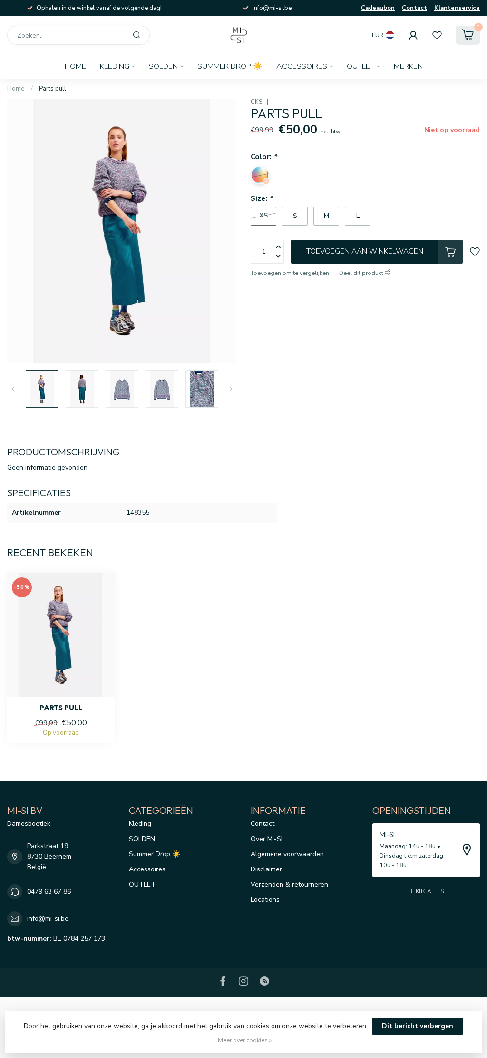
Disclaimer (266, 869)
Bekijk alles (426, 891)
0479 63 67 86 (49, 891)
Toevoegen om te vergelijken (290, 273)
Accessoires (301, 66)
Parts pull (52, 89)
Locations (265, 899)
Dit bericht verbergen (417, 1025)
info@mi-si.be (47, 918)
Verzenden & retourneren (289, 884)
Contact (414, 8)
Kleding (114, 66)
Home (75, 66)
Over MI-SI (266, 838)
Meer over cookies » (245, 1040)
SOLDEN (163, 66)
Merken (408, 66)
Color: (264, 156)
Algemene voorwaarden (287, 854)
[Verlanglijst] (437, 35)
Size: (262, 198)
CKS (257, 101)
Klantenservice (457, 8)
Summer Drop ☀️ (230, 66)
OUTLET (360, 66)
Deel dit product (362, 273)
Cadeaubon (378, 8)
